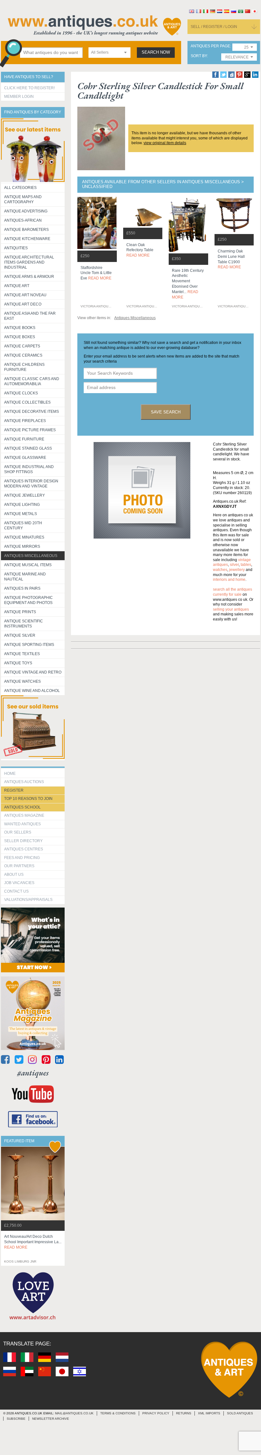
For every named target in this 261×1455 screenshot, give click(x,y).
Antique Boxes (19, 337)
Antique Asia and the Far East (30, 316)
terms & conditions (118, 1413)
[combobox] (109, 52)
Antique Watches (22, 681)
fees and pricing (22, 857)
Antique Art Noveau (25, 295)
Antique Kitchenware (27, 239)
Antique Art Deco (22, 304)
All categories (20, 187)
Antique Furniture (24, 439)
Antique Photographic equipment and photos (28, 600)
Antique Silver (19, 635)
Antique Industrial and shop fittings (29, 469)
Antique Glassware (25, 457)
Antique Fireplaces (25, 421)
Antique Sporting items (29, 644)
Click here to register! (29, 88)
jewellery (237, 569)
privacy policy (155, 1413)
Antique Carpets (22, 346)
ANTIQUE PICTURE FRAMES (30, 430)
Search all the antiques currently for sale (232, 592)
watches (220, 569)
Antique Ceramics (23, 355)
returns (183, 1413)
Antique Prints (20, 612)
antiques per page (210, 46)
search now (156, 52)
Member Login (19, 96)
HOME (10, 773)
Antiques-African (23, 220)
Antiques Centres (23, 849)
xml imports (209, 1413)
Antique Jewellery (24, 495)
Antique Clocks (21, 393)
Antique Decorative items (31, 411)
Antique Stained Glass (28, 448)
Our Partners (19, 866)
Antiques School (22, 807)
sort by (199, 56)
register (14, 790)
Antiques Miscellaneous (30, 555)
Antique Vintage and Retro (32, 672)
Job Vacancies (19, 883)
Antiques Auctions (24, 782)
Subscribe (16, 1418)
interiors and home (229, 579)
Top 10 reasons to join (28, 798)
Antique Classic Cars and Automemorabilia (31, 381)
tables (246, 564)
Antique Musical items (28, 565)
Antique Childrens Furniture (24, 367)
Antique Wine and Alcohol (32, 690)
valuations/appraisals (28, 899)
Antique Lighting (22, 504)
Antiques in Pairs (22, 588)
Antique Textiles (22, 654)
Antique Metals (20, 514)
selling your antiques (231, 609)
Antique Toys (18, 663)
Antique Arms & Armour (29, 276)
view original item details (165, 143)
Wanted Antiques (22, 824)
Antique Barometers (26, 229)
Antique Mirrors (22, 546)
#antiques (33, 1073)
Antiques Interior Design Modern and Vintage (31, 483)
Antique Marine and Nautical (25, 576)
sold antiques (240, 1413)
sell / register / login (214, 26)
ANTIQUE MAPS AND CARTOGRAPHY (23, 199)
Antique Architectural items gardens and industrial (29, 262)
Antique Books (19, 327)
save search (165, 412)
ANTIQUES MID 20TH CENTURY (23, 525)
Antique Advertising (25, 211)
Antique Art (16, 286)
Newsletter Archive (50, 1418)
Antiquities (16, 248)
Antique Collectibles (27, 402)
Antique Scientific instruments (23, 623)
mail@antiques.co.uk (74, 1413)
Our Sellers (17, 832)
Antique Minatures (24, 537)
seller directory (23, 841)
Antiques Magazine (24, 815)
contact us (16, 891)
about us (14, 874)
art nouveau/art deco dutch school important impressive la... (32, 1242)
